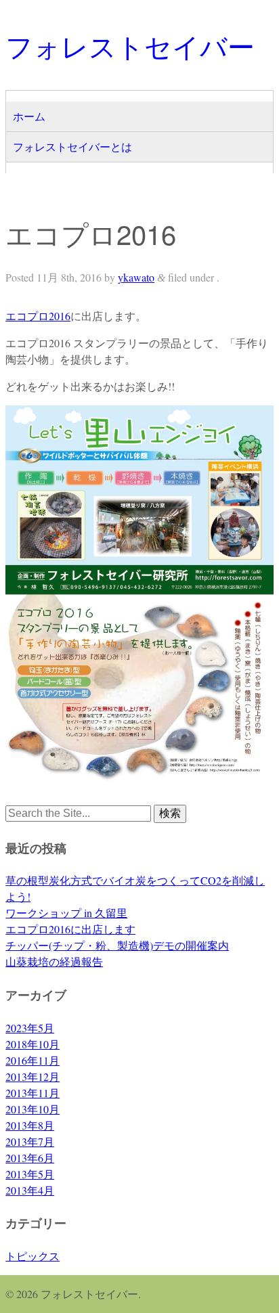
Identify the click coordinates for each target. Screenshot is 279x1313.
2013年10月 (32, 1109)
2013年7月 (29, 1141)
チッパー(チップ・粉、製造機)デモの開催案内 (117, 945)
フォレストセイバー (130, 45)
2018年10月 (32, 1044)
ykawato (136, 277)
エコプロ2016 (37, 316)
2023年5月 (29, 1028)
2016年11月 (32, 1060)
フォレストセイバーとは (72, 146)
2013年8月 (29, 1125)
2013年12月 (32, 1076)
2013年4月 (29, 1190)
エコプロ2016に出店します (70, 929)
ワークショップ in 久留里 (66, 913)
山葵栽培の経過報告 (54, 961)
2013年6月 (29, 1158)
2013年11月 (32, 1093)
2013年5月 (29, 1174)
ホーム (29, 116)
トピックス (32, 1256)
